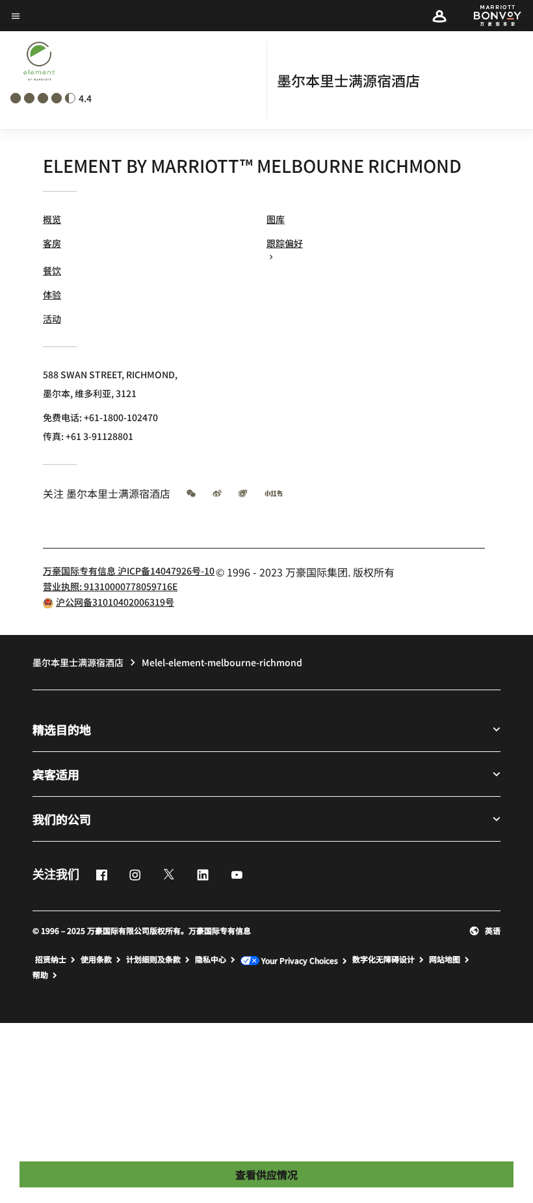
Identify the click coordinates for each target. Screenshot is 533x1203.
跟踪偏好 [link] (284, 243)
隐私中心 (210, 959)
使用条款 (96, 959)
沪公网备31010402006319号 (115, 601)
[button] (439, 15)
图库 (275, 219)
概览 (52, 219)
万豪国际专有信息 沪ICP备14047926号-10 (128, 570)
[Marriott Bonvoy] (490, 15)
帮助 (40, 975)
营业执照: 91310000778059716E (110, 586)
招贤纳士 (50, 959)
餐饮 (52, 270)
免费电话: (100, 417)
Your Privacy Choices (298, 960)
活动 (52, 318)
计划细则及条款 (153, 959)
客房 (52, 243)
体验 (52, 294)
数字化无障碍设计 (383, 959)
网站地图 (444, 959)
